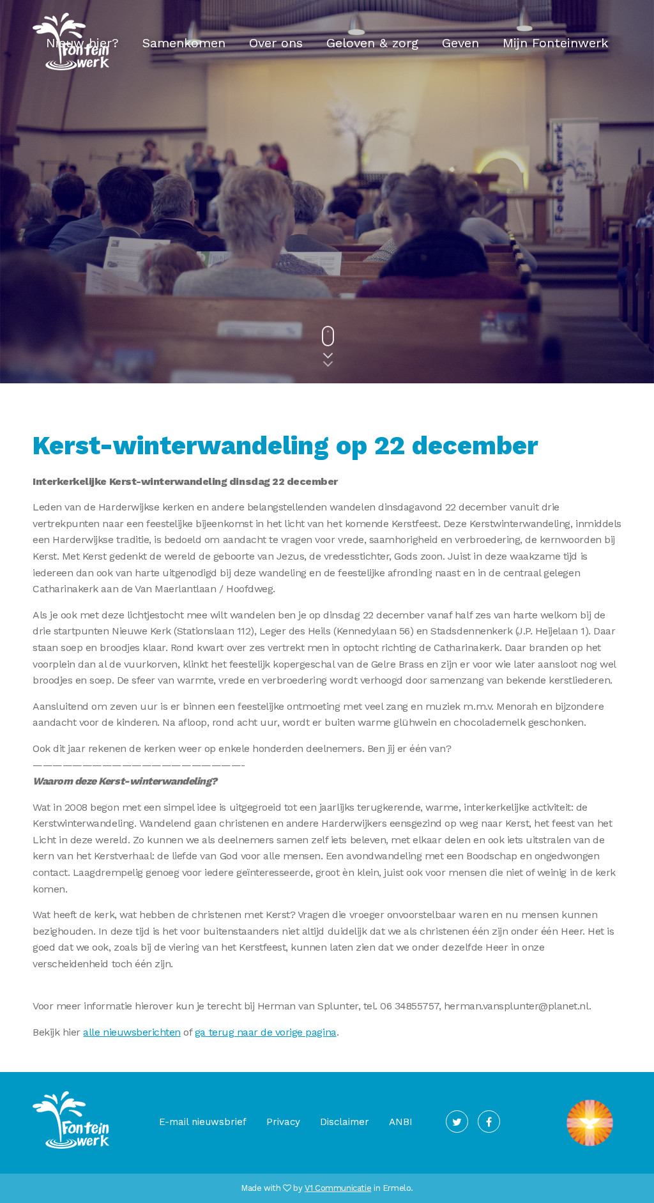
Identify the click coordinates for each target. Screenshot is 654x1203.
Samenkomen (183, 42)
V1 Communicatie (338, 1188)
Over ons (276, 42)
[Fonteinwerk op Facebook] (489, 1121)
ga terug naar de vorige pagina (266, 1032)
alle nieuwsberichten (131, 1032)
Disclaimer (344, 1122)
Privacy (283, 1122)
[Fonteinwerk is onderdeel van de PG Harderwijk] (589, 1146)
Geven (460, 42)
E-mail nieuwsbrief (203, 1122)
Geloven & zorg (372, 42)
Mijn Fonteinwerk (555, 42)
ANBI (401, 1122)
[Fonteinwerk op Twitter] (457, 1121)
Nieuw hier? (82, 42)
